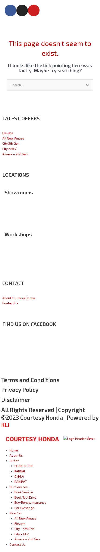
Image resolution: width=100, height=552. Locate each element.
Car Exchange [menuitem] (24, 508)
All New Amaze (13, 138)
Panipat (10, 218)
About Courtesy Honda (18, 298)
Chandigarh (13, 208)
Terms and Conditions (30, 379)
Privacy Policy (20, 389)
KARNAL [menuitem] (20, 471)
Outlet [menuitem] (14, 461)
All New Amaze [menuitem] (25, 518)
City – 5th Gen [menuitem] (24, 529)
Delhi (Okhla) (14, 203)
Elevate (7, 133)
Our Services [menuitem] (19, 487)
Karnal (9, 213)
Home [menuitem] (14, 450)
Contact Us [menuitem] (17, 544)
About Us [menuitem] (16, 455)
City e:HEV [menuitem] (21, 534)
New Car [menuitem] (16, 513)
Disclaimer (15, 399)
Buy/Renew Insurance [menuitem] (30, 502)
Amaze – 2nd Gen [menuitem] (27, 539)
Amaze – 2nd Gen (15, 154)
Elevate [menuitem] (19, 524)
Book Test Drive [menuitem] (25, 497)
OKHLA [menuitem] (19, 476)
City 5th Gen (11, 143)
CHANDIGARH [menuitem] (23, 466)
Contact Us (10, 303)
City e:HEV (9, 149)
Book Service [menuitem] (23, 492)
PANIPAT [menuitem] (20, 482)
